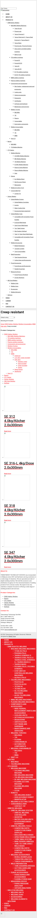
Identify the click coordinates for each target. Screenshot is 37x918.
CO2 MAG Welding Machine (21, 156)
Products (9, 20)
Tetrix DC (16, 66)
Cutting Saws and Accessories (22, 260)
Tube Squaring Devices (20, 257)
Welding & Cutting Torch (17, 188)
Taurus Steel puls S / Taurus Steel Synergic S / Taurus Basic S (24, 660)
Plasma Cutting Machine (21, 167)
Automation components (21, 124)
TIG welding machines (17, 57)
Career (8, 300)
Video (8, 298)
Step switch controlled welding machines (23, 673)
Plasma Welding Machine (21, 170)
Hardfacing (17, 371)
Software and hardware (20, 104)
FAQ (7, 303)
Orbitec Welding (12, 196)
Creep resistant (22, 365)
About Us (9, 17)
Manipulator (17, 185)
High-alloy (4, 326)
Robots (13, 176)
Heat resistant (22, 363)
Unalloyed (17, 356)
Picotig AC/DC (18, 63)
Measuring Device (16, 272)
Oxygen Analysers (19, 277)
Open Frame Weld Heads (21, 225)
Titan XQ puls (18, 28)
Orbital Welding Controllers (21, 202)
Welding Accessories (16, 243)
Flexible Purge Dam (19, 269)
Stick (15, 173)
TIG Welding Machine (16, 147)
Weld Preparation (15, 254)
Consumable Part (15, 190)
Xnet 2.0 (13, 138)
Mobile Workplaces (19, 245)
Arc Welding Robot (19, 179)
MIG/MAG (17, 112)
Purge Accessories (16, 263)
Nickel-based (18, 369)
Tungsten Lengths (19, 248)
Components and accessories (19, 83)
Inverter (16, 205)
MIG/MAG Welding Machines (18, 25)
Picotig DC (17, 60)
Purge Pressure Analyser (21, 274)
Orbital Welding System (17, 199)
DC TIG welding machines (21, 72)
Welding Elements (16, 292)
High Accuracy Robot (20, 182)
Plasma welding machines (18, 80)
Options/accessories (20, 95)
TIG (15, 115)
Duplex (20, 367)
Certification (17, 101)
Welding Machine (15, 153)
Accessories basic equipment (22, 211)
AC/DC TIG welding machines (22, 75)
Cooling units (17, 92)
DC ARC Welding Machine (21, 164)
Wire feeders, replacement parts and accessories (25, 711)
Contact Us (10, 306)
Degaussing (17, 98)
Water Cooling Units (19, 208)
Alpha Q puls (17, 54)
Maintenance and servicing (21, 106)
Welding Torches (15, 109)
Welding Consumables (17, 127)
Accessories (14, 289)
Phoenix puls (17, 31)
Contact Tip (17, 193)
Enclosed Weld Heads (20, 222)
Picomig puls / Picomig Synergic (23, 46)
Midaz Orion (12, 636)
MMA (15, 135)
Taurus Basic (17, 43)
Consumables (18, 121)
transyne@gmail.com (10, 629)
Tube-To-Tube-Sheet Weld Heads (23, 234)
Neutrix (9, 141)
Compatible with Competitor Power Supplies (22, 830)
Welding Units (14, 283)
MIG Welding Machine (20, 159)
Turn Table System (19, 228)
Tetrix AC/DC (18, 69)
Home (8, 14)
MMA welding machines (17, 77)
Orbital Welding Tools (16, 214)
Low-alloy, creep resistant (22, 358)
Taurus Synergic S (19, 34)
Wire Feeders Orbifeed (20, 231)
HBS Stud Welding (12, 280)
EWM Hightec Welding (13, 22)
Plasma (16, 118)
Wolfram (10, 295)
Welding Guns (14, 286)
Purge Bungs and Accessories (22, 266)
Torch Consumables (19, 251)
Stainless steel (22, 361)
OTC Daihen (11, 150)
